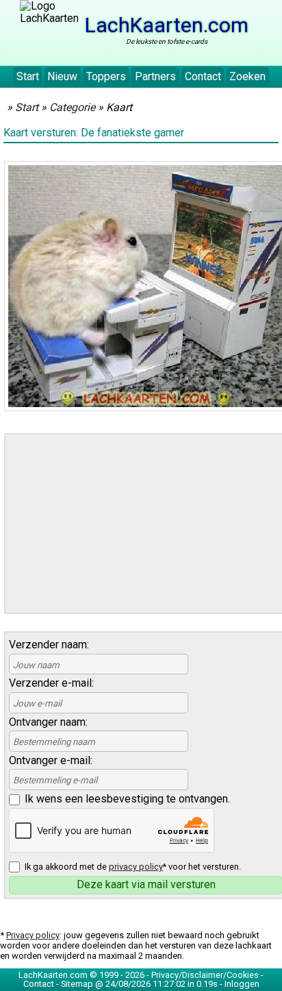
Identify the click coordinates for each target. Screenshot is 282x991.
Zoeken (247, 76)
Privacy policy (33, 935)
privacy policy (136, 866)
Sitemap (77, 984)
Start (27, 76)
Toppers (106, 76)
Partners (155, 76)
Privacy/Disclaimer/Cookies (205, 975)
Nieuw (62, 76)
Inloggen (242, 984)
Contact (203, 76)
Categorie (72, 107)
